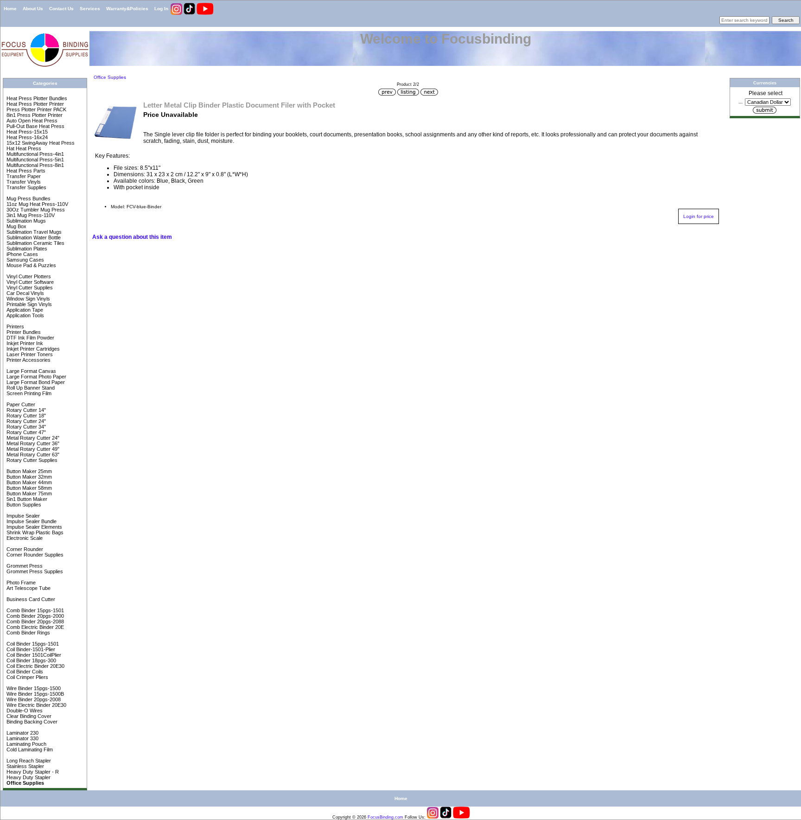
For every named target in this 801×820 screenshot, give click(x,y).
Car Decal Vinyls (24, 293)
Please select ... (760, 97)
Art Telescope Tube (28, 588)
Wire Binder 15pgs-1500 (33, 688)
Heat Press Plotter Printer (34, 104)
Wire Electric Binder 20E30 (35, 705)
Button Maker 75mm (28, 493)
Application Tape (24, 310)
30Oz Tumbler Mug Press (35, 209)
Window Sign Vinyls (27, 298)
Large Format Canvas (30, 371)
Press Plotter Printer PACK (35, 109)
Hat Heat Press (23, 148)
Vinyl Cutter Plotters (28, 276)
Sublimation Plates (26, 248)
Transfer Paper (23, 176)
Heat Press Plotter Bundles (36, 98)
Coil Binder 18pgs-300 (30, 660)
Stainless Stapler (24, 766)
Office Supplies (109, 77)
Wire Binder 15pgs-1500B (34, 694)
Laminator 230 (21, 733)
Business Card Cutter (30, 599)
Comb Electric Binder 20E (34, 627)
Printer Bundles (23, 332)
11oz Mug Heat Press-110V (36, 204)
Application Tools (24, 315)
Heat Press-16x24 (26, 137)
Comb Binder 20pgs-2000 (34, 616)
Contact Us (61, 8)
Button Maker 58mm (28, 488)
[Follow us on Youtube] (205, 13)
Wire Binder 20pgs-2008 (33, 699)
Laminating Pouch (25, 744)
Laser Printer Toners (29, 354)
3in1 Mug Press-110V (30, 215)
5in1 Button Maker (26, 499)
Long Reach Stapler (28, 760)
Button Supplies (23, 504)
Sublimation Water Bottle (33, 237)
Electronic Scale (24, 538)
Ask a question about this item (132, 237)
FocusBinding (381, 817)
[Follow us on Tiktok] (190, 13)
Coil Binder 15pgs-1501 (32, 644)
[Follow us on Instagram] (177, 13)
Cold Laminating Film (29, 749)
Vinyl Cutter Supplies (29, 287)
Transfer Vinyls (23, 182)
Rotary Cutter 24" (25, 421)
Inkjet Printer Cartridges (32, 349)
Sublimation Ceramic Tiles (34, 243)
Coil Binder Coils (24, 671)
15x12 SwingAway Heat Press (40, 143)
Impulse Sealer (22, 516)
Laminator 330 (21, 738)
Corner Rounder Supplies (34, 554)
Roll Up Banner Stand (30, 388)
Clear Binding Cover (28, 716)
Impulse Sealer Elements (33, 527)
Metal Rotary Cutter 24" (32, 438)
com (399, 817)
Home (10, 8)
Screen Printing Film (28, 393)
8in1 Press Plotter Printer (34, 115)
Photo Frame (20, 582)
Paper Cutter (20, 404)
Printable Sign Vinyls (28, 304)
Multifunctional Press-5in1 (34, 159)
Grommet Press (24, 566)
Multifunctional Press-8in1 (34, 165)
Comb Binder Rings (27, 632)
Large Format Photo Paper (35, 376)
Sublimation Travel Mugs (33, 232)
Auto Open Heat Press (31, 120)
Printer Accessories (28, 360)
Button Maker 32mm (28, 477)
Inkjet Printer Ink (24, 343)
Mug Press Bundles (28, 198)
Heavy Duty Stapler (28, 777)
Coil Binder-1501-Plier (30, 649)
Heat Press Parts (25, 170)
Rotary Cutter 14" (25, 410)
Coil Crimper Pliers (26, 677)
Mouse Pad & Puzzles (30, 265)
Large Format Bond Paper (35, 382)
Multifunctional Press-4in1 (34, 154)
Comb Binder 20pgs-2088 (34, 621)
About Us (33, 8)
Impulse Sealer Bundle (31, 521)
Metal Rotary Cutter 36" (32, 443)
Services (90, 8)
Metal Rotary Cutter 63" (32, 454)
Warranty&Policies (127, 8)
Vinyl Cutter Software (29, 282)
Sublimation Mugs (25, 221)
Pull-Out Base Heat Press (34, 126)
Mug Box (15, 226)
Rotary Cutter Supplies (31, 460)
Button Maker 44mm (28, 482)
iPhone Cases (21, 254)
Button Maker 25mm (28, 471)
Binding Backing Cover (31, 721)
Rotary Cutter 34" (25, 426)
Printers (14, 326)
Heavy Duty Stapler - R (32, 772)
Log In (161, 8)
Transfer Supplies (25, 187)
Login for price (698, 216)
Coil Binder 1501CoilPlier (33, 655)
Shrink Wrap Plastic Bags (34, 532)
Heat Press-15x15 (26, 132)
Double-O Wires (24, 710)
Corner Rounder (24, 549)
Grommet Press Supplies (34, 571)
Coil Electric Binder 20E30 (34, 666)
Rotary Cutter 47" (25, 432)
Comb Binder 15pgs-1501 (34, 610)
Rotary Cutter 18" (25, 415)
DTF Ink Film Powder (29, 337)
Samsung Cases (24, 260)
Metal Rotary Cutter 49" (32, 449)
